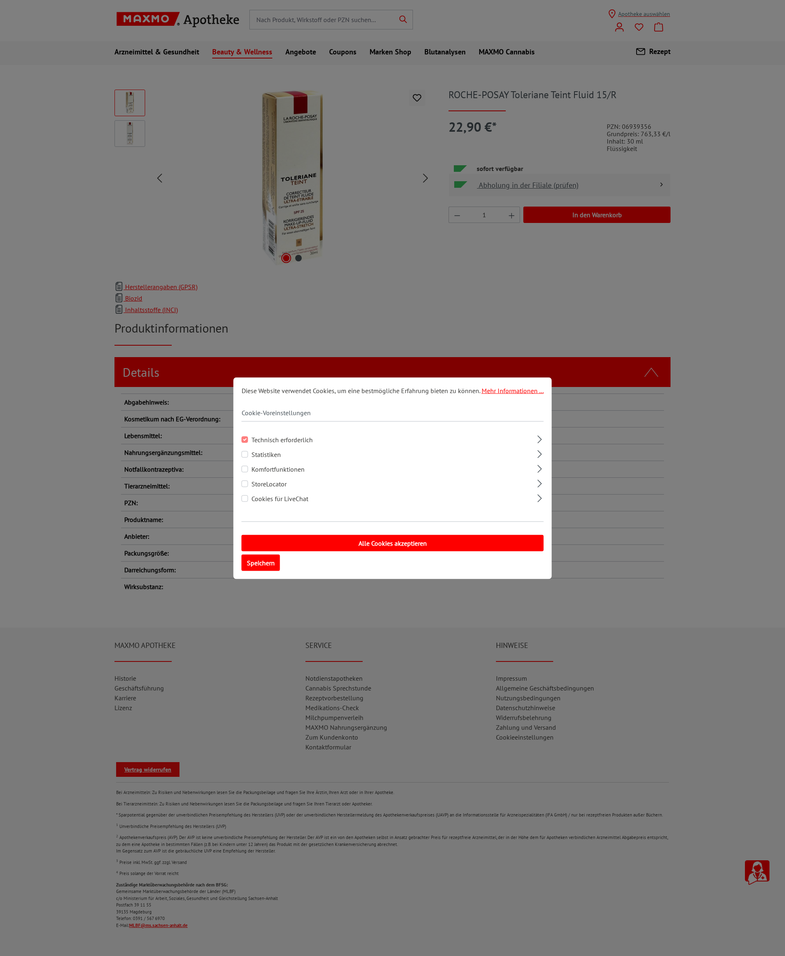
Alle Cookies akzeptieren (393, 543)
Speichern (261, 562)
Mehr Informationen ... (513, 390)
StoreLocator (269, 483)
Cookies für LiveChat (279, 498)
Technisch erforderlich (282, 439)
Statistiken (266, 454)
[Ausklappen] (539, 438)
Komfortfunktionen (278, 469)
